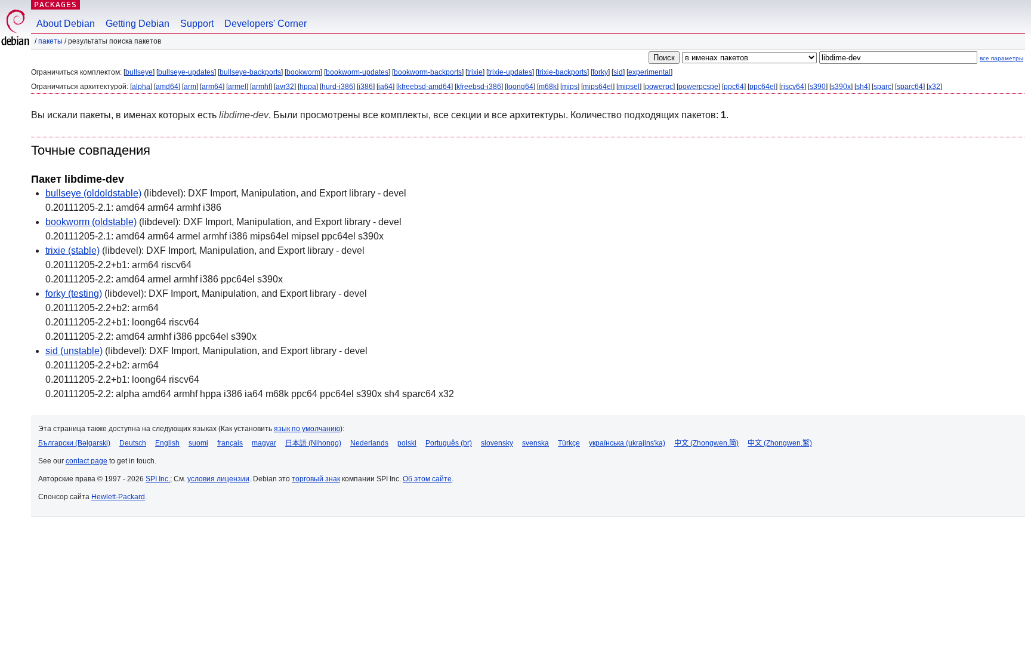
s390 (818, 86)
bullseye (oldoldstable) (93, 193)
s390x (841, 86)
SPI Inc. (158, 479)
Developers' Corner (265, 24)
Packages (55, 4)
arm (190, 86)
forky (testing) (73, 293)
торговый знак (316, 479)
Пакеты (50, 41)
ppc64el (762, 86)
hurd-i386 (337, 86)
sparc (882, 86)
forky (600, 72)
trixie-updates (510, 72)
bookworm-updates (357, 72)
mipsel (629, 86)
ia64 (385, 86)
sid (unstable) (74, 351)
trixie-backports (562, 72)
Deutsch (132, 443)
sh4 (862, 86)
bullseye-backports (250, 72)
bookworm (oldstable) (91, 222)
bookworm (303, 72)
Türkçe (569, 443)
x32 (934, 86)
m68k (548, 86)
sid (618, 72)
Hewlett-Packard (118, 497)
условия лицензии (218, 479)
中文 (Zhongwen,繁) (780, 443)
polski (406, 443)
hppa (308, 86)
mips (570, 86)
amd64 (167, 86)
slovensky (497, 443)
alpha (141, 86)
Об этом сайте (427, 479)
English (167, 443)
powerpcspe (698, 86)
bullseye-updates (186, 72)
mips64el (598, 86)
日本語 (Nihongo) (313, 443)
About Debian (65, 24)
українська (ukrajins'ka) (627, 443)
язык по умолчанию (307, 429)
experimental (649, 72)
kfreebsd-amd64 (424, 86)
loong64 (520, 86)
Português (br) (448, 443)
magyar (264, 443)
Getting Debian (137, 24)
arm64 (212, 86)
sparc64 (910, 86)
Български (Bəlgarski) (74, 443)
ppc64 (734, 86)
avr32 (285, 86)
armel (237, 86)
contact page (86, 461)
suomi (198, 443)
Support (197, 24)
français (230, 443)
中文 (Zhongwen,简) (706, 443)
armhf (261, 86)
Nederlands (369, 443)
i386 (366, 86)
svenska (535, 443)
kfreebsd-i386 (478, 86)
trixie (475, 72)
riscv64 (792, 86)
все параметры (1001, 58)
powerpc (659, 86)
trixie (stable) (72, 250)
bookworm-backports (428, 72)
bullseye (139, 72)
